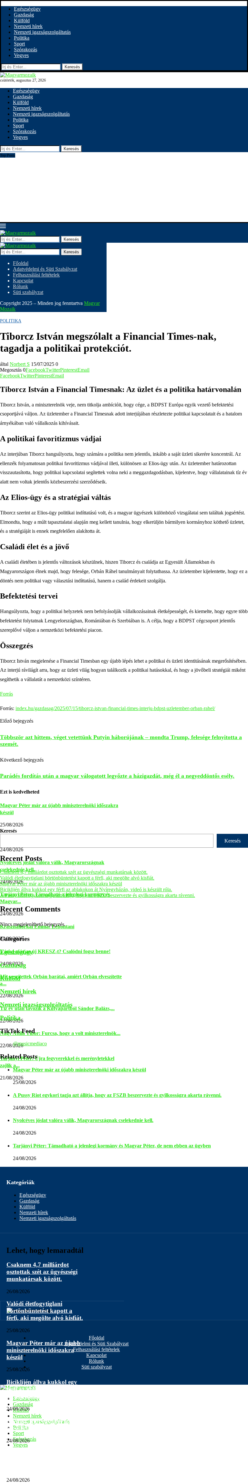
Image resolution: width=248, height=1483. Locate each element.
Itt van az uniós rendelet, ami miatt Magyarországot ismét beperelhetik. (71, 160)
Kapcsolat (23, 280)
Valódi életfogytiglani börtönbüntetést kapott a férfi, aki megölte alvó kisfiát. (77, 878)
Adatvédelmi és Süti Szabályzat (45, 269)
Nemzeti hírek (28, 26)
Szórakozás (25, 49)
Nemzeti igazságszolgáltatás (42, 32)
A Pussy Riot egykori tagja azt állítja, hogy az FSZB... (41, 1425)
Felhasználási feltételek (36, 275)
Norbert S (20, 364)
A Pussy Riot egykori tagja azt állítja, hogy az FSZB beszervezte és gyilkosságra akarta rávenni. (97, 895)
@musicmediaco (30, 1043)
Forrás (6, 694)
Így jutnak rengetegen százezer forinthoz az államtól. (53, 189)
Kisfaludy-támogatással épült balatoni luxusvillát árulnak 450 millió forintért (77, 213)
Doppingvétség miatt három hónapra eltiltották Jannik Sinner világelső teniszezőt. (82, 207)
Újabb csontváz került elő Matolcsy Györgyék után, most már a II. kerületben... (80, 155)
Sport (19, 43)
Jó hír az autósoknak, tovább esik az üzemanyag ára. (53, 201)
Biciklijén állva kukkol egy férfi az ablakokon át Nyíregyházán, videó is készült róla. (86, 889)
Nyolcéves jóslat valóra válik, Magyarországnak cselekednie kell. (83, 1120)
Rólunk (20, 286)
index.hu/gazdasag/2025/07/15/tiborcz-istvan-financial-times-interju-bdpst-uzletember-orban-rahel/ (115, 708)
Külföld (22, 20)
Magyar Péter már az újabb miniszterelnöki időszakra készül (61, 883)
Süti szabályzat (28, 292)
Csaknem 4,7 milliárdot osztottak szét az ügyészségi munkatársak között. (74, 872)
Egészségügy (27, 9)
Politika (21, 38)
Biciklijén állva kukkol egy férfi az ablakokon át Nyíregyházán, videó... (41, 1389)
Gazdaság (24, 14)
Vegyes (21, 55)
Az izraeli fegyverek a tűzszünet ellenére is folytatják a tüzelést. (64, 166)
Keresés (72, 66)
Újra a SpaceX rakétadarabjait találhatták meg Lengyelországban (65, 195)
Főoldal (20, 263)
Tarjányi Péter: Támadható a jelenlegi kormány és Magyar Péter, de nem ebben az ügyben (112, 1145)
